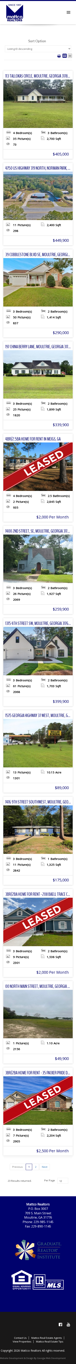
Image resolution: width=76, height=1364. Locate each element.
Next (44, 1167)
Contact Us (20, 1338)
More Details (38, 103)
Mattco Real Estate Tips (49, 1341)
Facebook (60, 1324)
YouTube (68, 1324)
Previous (17, 1167)
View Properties (22, 1341)
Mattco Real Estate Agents (46, 1338)
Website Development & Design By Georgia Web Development (33, 1358)
